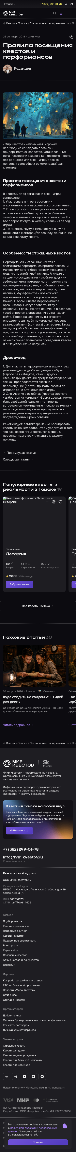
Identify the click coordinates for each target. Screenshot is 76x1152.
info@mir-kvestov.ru (23, 857)
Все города (10, 945)
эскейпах (34, 394)
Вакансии (9, 965)
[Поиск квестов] (54, 13)
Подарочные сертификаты (19, 940)
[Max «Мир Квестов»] (42, 1076)
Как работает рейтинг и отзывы (23, 980)
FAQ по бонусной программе (21, 985)
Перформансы (13, 262)
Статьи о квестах (14, 1000)
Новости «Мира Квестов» (19, 990)
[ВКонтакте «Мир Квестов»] (7, 1076)
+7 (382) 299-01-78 (21, 850)
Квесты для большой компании (22, 1060)
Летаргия (16, 554)
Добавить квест (13, 1015)
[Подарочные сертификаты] (61, 13)
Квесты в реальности (16, 926)
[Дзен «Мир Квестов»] (33, 1076)
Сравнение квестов (15, 955)
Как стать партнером (16, 1025)
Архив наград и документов (21, 960)
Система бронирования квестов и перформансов (34, 1020)
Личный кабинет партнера (19, 1030)
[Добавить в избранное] (60, 502)
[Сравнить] (53, 502)
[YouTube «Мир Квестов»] (24, 1076)
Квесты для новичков (16, 1065)
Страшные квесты (14, 1045)
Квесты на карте (13, 935)
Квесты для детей (14, 1050)
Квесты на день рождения (19, 1055)
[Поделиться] (71, 37)
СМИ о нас (10, 995)
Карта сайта (10, 950)
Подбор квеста (12, 921)
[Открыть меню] (69, 13)
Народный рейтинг (15, 931)
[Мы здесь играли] (47, 502)
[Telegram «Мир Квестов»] (15, 1076)
